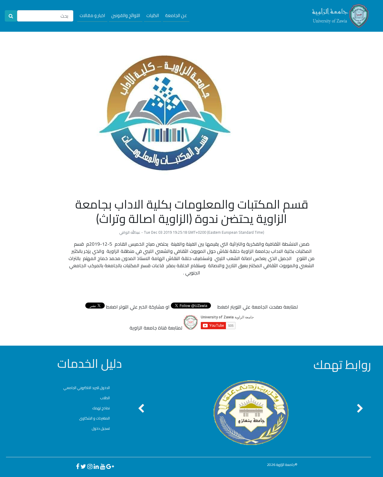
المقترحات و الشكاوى (94, 418)
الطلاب (105, 397)
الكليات (152, 15)
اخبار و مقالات (92, 15)
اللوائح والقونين (125, 15)
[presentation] (141, 409)
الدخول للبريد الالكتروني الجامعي (86, 387)
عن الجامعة (176, 15)
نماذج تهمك (101, 408)
